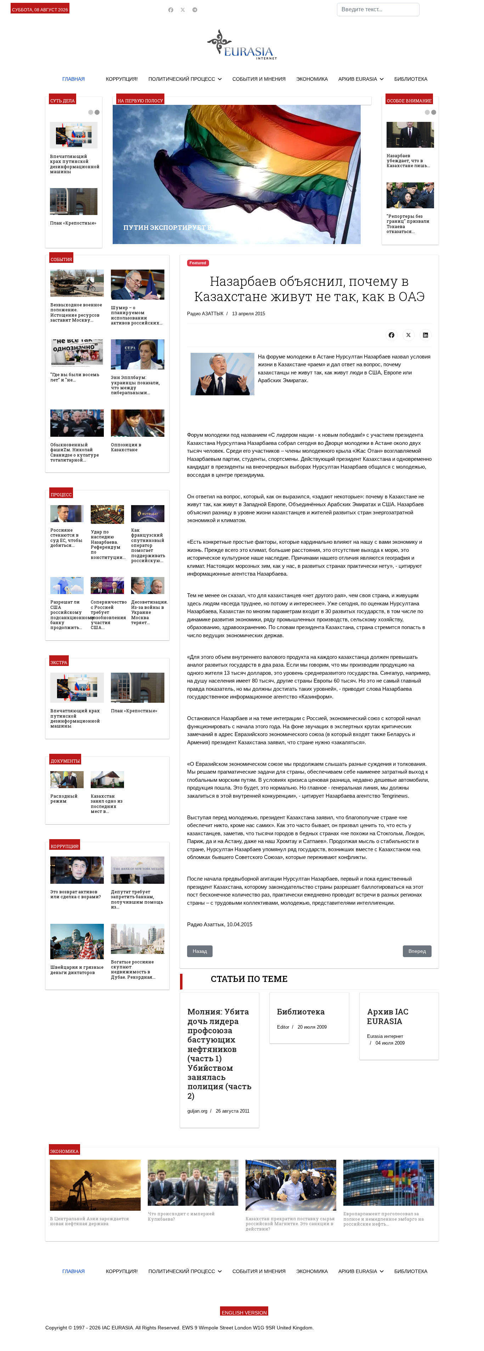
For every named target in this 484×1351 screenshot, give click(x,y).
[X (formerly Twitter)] (409, 335)
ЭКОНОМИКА (312, 79)
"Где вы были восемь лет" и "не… (74, 377)
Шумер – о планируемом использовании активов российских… (137, 315)
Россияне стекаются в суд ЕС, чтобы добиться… (66, 537)
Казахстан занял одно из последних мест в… (107, 803)
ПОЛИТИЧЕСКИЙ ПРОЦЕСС (181, 79)
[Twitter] (182, 10)
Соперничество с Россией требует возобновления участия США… (109, 614)
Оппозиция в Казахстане (126, 447)
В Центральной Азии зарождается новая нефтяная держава (89, 1221)
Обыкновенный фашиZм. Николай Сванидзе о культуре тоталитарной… (74, 452)
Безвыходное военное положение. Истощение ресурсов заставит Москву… (76, 312)
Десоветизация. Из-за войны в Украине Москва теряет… (149, 612)
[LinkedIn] (426, 335)
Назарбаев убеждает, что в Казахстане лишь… (408, 161)
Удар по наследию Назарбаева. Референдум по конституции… (108, 544)
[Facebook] (170, 10)
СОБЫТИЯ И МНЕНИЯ (259, 79)
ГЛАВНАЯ (73, 79)
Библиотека (301, 1011)
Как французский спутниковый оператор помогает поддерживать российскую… (148, 545)
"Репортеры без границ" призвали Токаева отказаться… (408, 223)
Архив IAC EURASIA (388, 1016)
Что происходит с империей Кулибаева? (181, 1216)
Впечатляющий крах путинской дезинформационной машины (75, 163)
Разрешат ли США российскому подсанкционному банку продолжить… (72, 614)
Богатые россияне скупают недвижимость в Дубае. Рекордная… (133, 969)
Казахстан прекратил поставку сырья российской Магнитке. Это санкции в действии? (290, 1224)
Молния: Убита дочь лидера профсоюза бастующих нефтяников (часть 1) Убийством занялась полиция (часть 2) (219, 1053)
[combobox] (378, 9)
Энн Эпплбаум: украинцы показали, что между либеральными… (135, 384)
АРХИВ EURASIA (357, 79)
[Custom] (194, 10)
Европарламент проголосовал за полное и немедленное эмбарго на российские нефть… (383, 1219)
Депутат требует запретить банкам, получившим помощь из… (137, 899)
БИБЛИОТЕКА (410, 79)
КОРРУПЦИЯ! (122, 79)
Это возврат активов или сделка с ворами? (75, 894)
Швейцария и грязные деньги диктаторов (76, 969)
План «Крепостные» (73, 223)
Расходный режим (64, 798)
